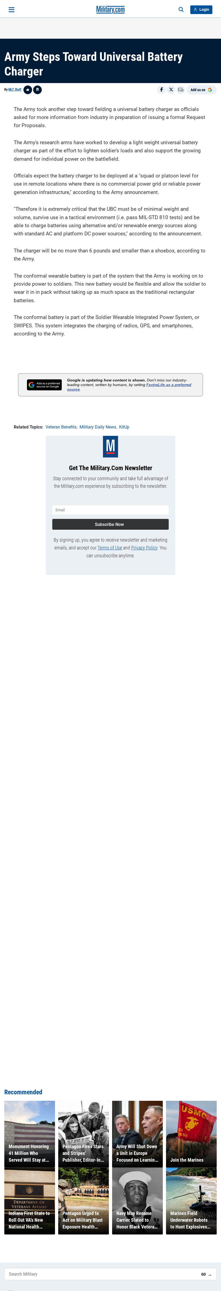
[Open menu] (11, 9)
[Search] (181, 9)
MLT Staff (14, 89)
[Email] (181, 89)
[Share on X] (171, 89)
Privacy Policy (144, 548)
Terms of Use (110, 548)
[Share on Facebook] (161, 89)
